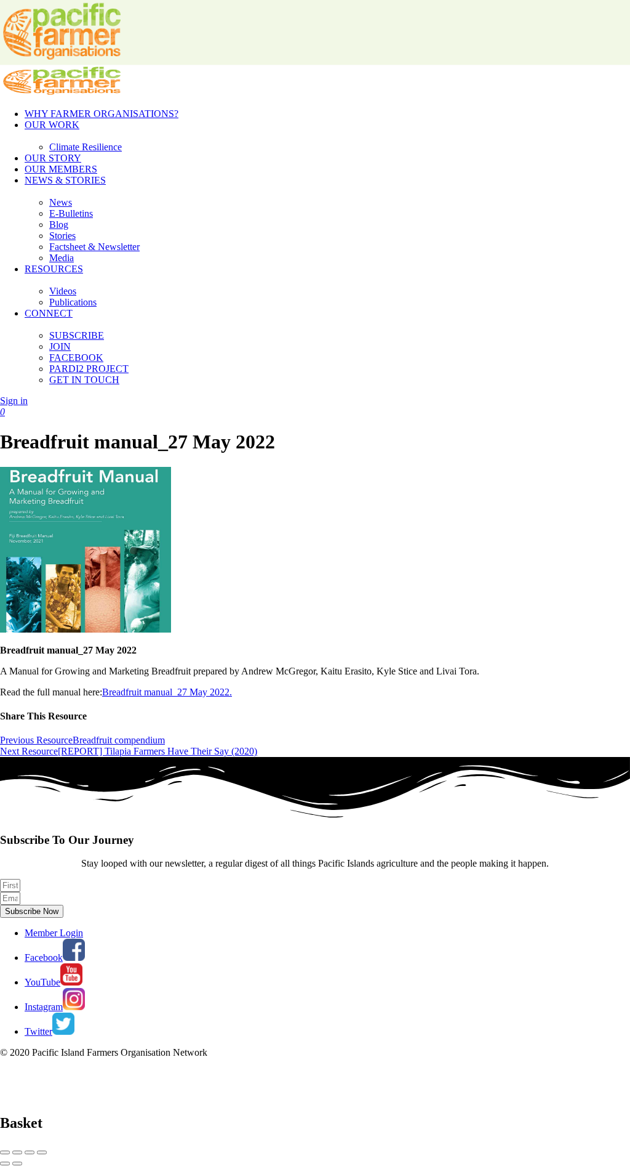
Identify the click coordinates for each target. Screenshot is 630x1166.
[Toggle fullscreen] (29, 1152)
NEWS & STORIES (65, 180)
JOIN (60, 346)
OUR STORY (53, 158)
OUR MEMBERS (61, 169)
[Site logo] (61, 92)
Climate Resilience (85, 147)
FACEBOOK (76, 357)
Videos (62, 291)
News (60, 202)
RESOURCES (54, 269)
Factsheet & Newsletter (94, 246)
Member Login (54, 933)
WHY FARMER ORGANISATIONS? (101, 113)
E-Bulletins (71, 213)
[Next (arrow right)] (17, 1163)
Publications (73, 302)
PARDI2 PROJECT (89, 368)
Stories (62, 235)
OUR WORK (52, 124)
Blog (58, 224)
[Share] (17, 1152)
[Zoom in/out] (42, 1152)
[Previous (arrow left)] (5, 1163)
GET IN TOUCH (84, 379)
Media (61, 258)
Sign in (14, 400)
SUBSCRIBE (76, 335)
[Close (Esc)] (5, 1152)
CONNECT (49, 313)
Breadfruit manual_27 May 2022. (167, 692)
